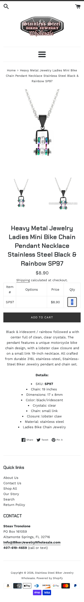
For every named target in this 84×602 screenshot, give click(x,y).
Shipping (23, 280)
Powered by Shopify (50, 578)
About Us (10, 478)
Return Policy (14, 505)
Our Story (11, 494)
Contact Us (12, 483)
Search (9, 499)
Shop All (10, 489)
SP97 (10, 302)
